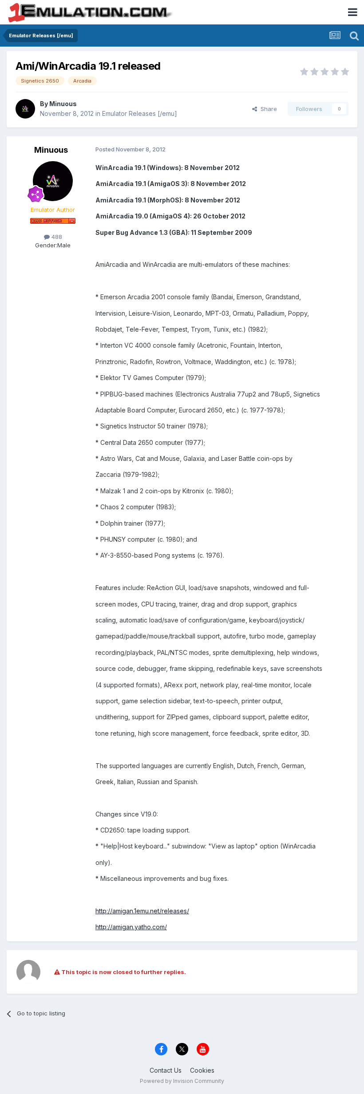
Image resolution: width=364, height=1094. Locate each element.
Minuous (63, 103)
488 (56, 236)
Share (267, 108)
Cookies (202, 1070)
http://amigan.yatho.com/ (131, 927)
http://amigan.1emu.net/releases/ (142, 911)
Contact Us (166, 1070)
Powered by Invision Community (182, 1081)
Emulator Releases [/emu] (139, 113)
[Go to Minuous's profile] (25, 109)
